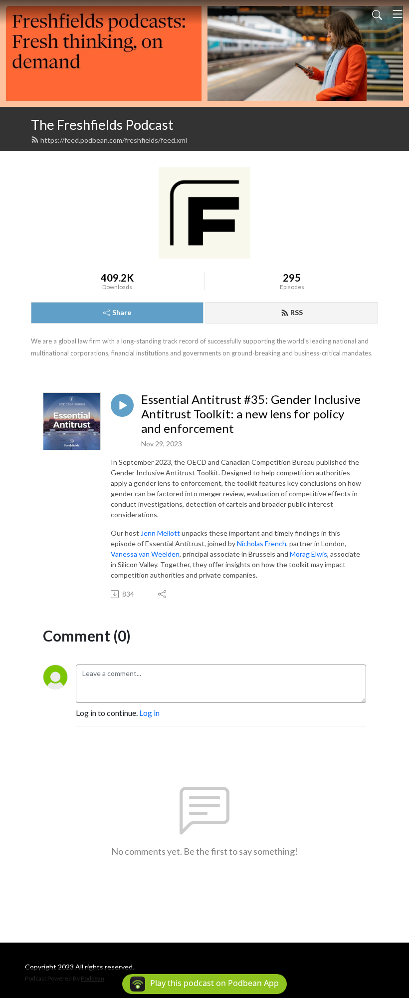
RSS (296, 312)
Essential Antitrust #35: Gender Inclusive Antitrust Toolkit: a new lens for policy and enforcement (251, 413)
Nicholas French (261, 543)
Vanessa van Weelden (145, 554)
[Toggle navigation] (397, 13)
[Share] (163, 594)
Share (121, 312)
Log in (149, 712)
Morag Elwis (308, 554)
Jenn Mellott (160, 533)
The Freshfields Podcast (102, 124)
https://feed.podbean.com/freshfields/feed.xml (113, 140)
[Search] (377, 14)
